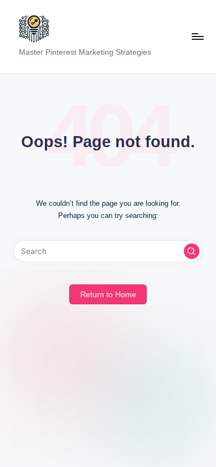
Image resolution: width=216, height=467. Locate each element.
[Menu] (197, 36)
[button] (191, 251)
